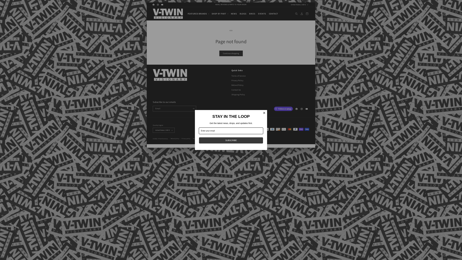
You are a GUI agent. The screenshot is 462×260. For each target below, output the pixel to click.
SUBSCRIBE (231, 140)
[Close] (264, 113)
